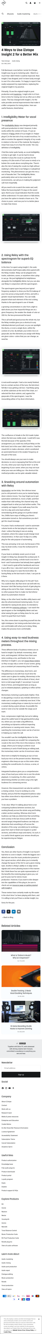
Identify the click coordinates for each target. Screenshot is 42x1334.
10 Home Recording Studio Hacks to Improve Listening (21, 1027)
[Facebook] (3, 1088)
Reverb (4, 1282)
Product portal (6, 1175)
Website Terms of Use (19, 1330)
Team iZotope (5, 61)
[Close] (39, 1319)
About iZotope (6, 1102)
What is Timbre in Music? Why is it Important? (21, 956)
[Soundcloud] (13, 1088)
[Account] (30, 3)
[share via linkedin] (14, 912)
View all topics (7, 1289)
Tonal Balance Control (9, 1230)
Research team (7, 1113)
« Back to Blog (7, 917)
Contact (4, 1105)
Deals (3, 1183)
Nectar (4, 1215)
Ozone (4, 1208)
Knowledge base (7, 1164)
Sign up (21, 1075)
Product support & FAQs (10, 1190)
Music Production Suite (10, 1234)
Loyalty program (7, 1179)
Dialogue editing (7, 1274)
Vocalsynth (5, 1219)
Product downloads (8, 1172)
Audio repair (6, 1270)
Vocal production (7, 1285)
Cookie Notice (6, 1124)
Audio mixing (16, 61)
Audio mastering (23, 14)
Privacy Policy (30, 1330)
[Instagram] (6, 1088)
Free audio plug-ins (8, 1168)
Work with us (6, 1109)
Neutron (4, 1212)
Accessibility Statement (10, 1135)
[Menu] (40, 3)
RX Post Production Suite (10, 1238)
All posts (10, 14)
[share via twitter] (9, 912)
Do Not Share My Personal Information (15, 1128)
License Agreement (8, 1132)
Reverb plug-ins (7, 1242)
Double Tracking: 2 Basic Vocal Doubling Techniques (21, 991)
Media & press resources (10, 1117)
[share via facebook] (3, 912)
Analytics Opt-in (7, 1147)
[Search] (26, 3)
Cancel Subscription (8, 1143)
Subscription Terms (8, 1139)
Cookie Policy (7, 1332)
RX (3, 1204)
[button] (2, 14)
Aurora (4, 1223)
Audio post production (9, 1267)
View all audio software (10, 1246)
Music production (8, 1278)
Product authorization (9, 1160)
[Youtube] (9, 1088)
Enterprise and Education (10, 1120)
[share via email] (19, 912)
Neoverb (4, 1227)
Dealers (4, 1187)
